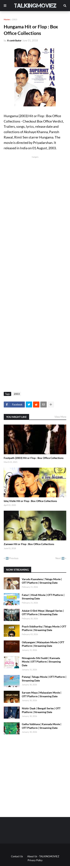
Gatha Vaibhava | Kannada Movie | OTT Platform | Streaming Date (41, 726)
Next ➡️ (59, 558)
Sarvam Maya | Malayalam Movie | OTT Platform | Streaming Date (41, 694)
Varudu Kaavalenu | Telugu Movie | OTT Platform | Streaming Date (42, 581)
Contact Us (17, 856)
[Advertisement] (35, 193)
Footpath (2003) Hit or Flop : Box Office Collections (33, 457)
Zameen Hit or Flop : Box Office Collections (29, 544)
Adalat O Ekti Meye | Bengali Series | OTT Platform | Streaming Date (43, 612)
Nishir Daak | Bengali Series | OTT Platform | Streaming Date (41, 710)
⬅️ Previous (12, 558)
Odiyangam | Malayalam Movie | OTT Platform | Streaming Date (43, 644)
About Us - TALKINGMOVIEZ (43, 856)
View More (60, 416)
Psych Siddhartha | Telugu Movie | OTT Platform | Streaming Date (44, 628)
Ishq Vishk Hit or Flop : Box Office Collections (30, 501)
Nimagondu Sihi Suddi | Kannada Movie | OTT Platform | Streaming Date (41, 661)
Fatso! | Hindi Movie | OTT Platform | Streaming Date (43, 596)
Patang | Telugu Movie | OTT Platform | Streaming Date (44, 678)
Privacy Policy (35, 860)
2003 (14, 19)
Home (7, 19)
